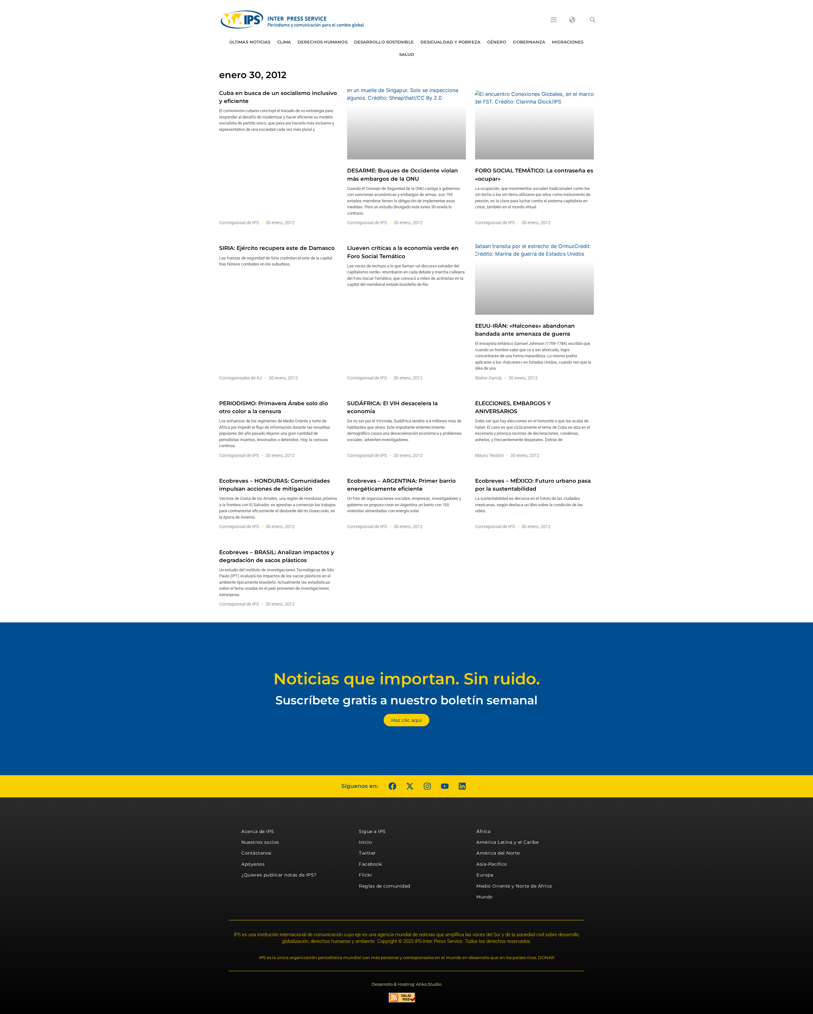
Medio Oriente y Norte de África (514, 886)
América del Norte (498, 853)
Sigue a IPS (372, 831)
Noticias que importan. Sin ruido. (406, 678)
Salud (406, 54)
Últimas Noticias (250, 41)
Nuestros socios (260, 842)
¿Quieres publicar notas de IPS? (279, 875)
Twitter (367, 853)
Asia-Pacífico (491, 864)
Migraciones (567, 41)
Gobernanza (529, 41)
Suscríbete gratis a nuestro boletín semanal (406, 700)
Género (497, 41)
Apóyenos (253, 864)
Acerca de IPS (257, 831)
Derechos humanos (322, 41)
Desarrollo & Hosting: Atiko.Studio (406, 984)
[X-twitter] (410, 786)
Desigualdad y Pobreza (450, 41)
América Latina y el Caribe (507, 842)
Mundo (484, 897)
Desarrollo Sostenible (384, 41)
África (483, 831)
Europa (484, 875)
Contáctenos (256, 853)
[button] (592, 19)
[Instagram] (427, 786)
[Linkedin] (462, 786)
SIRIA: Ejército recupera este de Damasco (277, 248)
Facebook (370, 864)
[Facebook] (392, 786)
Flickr (365, 875)
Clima (284, 41)
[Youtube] (445, 786)
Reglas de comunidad (384, 886)
